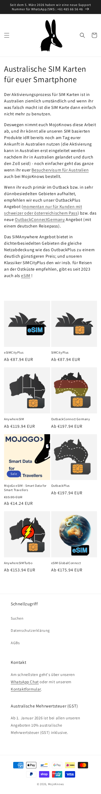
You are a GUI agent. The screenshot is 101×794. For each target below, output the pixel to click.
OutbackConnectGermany (40, 219)
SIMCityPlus (60, 352)
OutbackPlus (60, 486)
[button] (7, 35)
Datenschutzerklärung (30, 630)
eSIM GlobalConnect (66, 563)
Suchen (17, 618)
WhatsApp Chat (25, 681)
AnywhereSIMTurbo (18, 563)
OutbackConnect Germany (70, 419)
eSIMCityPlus (13, 352)
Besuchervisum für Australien (60, 170)
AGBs (15, 642)
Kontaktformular (26, 689)
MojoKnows (56, 784)
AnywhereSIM (14, 419)
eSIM (25, 275)
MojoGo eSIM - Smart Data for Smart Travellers (25, 488)
